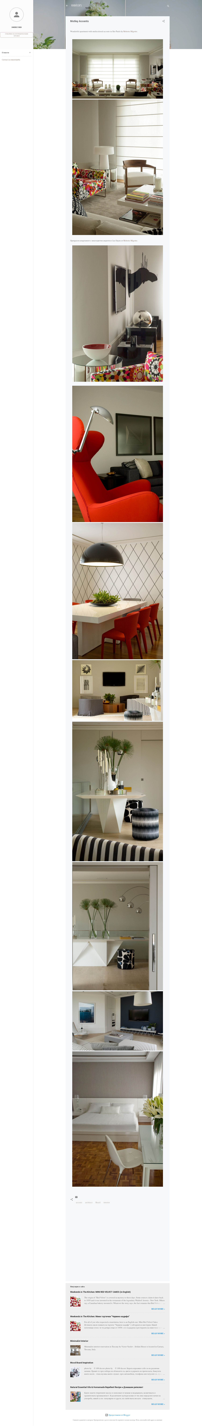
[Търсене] (168, 6)
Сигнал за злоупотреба (11, 59)
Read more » (158, 1308)
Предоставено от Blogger (119, 1415)
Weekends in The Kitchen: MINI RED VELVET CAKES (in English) (100, 1292)
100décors (76, 5)
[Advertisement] (77, 1268)
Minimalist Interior (79, 1341)
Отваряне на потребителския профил (16, 35)
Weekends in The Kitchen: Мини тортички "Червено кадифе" (99, 1316)
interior (107, 1202)
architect (88, 1202)
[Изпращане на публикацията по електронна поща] (76, 1197)
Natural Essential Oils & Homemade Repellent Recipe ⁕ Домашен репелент (106, 1387)
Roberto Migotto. (130, 31)
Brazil (98, 1202)
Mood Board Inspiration (81, 1362)
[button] (163, 21)
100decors (16, 27)
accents (79, 1202)
